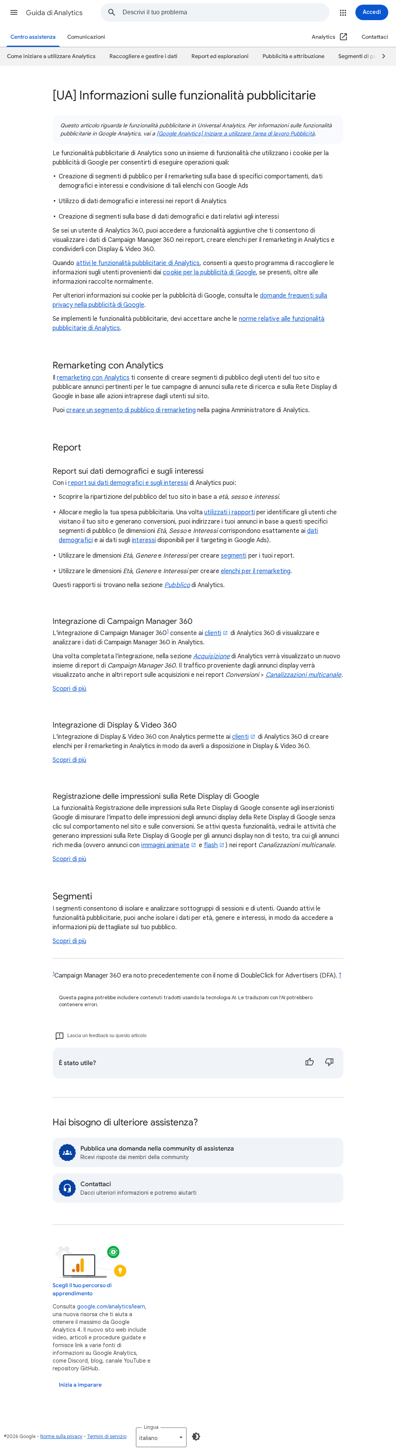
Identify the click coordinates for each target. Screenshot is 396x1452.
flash (211, 845)
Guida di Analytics (54, 13)
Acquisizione (211, 656)
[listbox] (161, 1437)
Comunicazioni (86, 37)
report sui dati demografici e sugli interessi (128, 483)
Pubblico (177, 585)
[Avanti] (380, 56)
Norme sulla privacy (61, 1436)
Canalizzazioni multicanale (303, 675)
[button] (14, 12)
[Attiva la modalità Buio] (196, 1436)
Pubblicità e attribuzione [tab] (293, 56)
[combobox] (226, 12)
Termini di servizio (106, 1436)
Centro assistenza (33, 37)
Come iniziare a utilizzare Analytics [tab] (51, 56)
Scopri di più (69, 689)
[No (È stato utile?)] (329, 1063)
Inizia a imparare (80, 1385)
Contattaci (375, 37)
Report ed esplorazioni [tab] (220, 56)
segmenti (234, 556)
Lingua (151, 1427)
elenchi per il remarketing (255, 571)
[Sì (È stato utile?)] (309, 1063)
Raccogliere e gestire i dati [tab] (143, 56)
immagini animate (165, 845)
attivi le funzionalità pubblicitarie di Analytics (138, 263)
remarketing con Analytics (93, 378)
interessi (144, 540)
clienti (213, 633)
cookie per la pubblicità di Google (209, 272)
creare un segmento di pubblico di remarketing (131, 410)
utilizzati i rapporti (229, 512)
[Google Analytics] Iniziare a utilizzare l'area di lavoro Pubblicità (235, 133)
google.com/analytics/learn (111, 1306)
